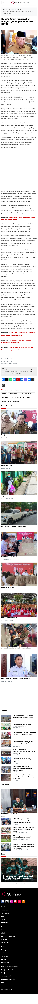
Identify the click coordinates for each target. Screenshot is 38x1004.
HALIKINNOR (6, 397)
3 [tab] (19, 883)
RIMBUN (29, 397)
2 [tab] (16, 883)
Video (3, 919)
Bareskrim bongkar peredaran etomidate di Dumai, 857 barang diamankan (23, 777)
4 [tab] (22, 883)
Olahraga (4, 939)
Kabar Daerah (15, 10)
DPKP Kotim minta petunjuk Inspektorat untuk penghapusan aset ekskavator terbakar (18, 677)
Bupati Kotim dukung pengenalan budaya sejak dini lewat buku (18, 464)
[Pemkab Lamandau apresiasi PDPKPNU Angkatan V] (6, 727)
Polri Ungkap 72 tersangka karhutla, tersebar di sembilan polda (23, 760)
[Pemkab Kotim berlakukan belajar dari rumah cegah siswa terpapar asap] (19, 483)
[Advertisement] (19, 169)
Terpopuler (5, 913)
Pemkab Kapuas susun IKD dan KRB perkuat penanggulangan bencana (23, 743)
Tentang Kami (6, 976)
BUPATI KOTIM (29, 393)
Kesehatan (5, 962)
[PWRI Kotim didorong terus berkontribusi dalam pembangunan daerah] (19, 605)
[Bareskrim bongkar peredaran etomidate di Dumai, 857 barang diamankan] (6, 777)
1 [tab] (14, 883)
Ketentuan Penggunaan (9, 967)
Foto (3, 854)
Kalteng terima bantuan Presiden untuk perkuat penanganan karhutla (18, 812)
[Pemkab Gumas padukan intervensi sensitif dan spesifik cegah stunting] (6, 769)
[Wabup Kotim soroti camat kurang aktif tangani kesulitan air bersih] (19, 574)
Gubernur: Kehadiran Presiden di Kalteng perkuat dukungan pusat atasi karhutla (24, 846)
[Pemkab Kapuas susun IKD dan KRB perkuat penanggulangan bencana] (6, 743)
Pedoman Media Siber (8, 979)
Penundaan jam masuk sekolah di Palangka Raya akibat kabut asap (18, 877)
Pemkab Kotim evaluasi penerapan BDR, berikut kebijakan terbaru (18, 434)
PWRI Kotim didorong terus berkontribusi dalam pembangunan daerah (18, 616)
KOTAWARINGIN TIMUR (16, 393)
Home (6, 10)
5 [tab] (24, 883)
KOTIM (4, 393)
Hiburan (4, 959)
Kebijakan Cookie (7, 973)
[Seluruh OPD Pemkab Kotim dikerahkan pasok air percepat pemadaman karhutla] (19, 513)
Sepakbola (4, 942)
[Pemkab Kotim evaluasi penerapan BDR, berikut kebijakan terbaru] (19, 422)
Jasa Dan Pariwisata (8, 936)
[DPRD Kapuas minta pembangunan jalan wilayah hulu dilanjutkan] (6, 752)
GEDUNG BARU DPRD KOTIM (10, 401)
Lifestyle (4, 950)
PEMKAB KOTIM (9, 390)
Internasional (5, 930)
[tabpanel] (19, 870)
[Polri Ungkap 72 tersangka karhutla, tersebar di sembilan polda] (6, 760)
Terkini (3, 907)
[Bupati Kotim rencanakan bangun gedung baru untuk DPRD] (19, 801)
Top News (5, 785)
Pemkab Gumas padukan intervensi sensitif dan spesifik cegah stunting (23, 768)
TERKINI (4, 710)
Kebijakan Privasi (7, 970)
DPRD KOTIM (20, 390)
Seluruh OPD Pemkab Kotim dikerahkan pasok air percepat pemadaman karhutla (18, 525)
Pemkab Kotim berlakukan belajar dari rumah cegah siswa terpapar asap (17, 495)
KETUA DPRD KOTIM (18, 397)
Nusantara (4, 922)
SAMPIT (28, 390)
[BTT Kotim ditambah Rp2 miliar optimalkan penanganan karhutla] (19, 544)
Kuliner (3, 953)
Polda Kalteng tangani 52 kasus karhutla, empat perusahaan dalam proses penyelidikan (23, 820)
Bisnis (3, 933)
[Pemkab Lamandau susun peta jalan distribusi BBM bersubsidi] (6, 718)
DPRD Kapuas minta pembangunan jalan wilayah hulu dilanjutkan (24, 751)
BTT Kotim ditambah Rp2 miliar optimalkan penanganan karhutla (16, 556)
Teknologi (4, 956)
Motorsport (5, 947)
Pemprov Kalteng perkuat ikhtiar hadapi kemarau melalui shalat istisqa (24, 829)
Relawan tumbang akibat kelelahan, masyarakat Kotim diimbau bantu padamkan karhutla (18, 647)
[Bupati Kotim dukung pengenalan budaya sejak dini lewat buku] (19, 452)
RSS (2, 982)
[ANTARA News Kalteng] (20, 2)
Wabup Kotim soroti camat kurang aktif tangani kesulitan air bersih (18, 586)
